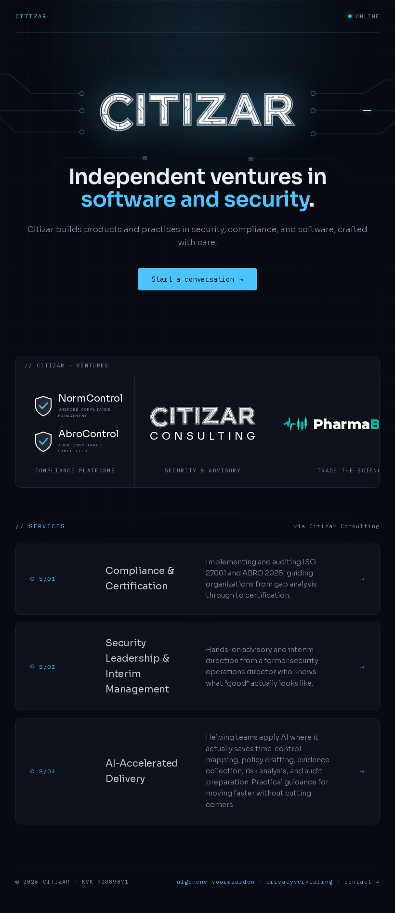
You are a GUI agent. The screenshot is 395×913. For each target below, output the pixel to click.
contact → (362, 881)
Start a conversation (198, 279)
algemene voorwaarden (216, 881)
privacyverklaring (299, 881)
